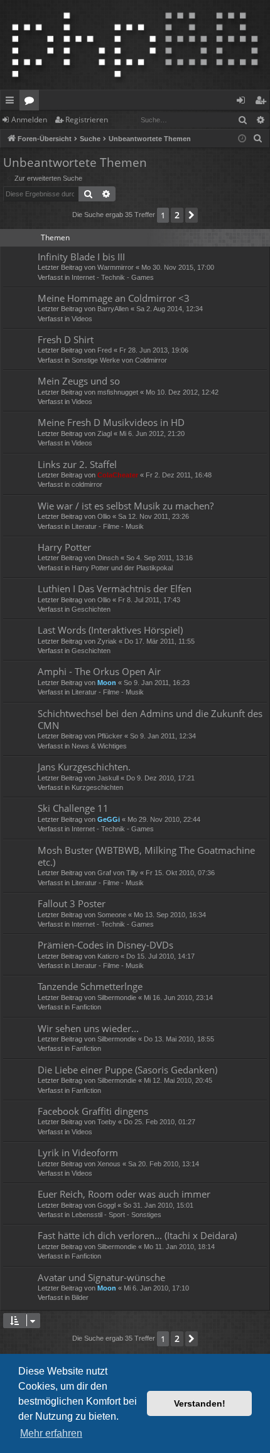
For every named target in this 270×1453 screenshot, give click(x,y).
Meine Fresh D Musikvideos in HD (111, 422)
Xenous (109, 1164)
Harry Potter (64, 547)
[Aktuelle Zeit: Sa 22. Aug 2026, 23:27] (242, 139)
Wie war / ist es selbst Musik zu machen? (125, 505)
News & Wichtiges (99, 746)
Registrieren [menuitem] (263, 102)
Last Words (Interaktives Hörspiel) (110, 630)
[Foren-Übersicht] (135, 45)
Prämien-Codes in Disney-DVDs (105, 945)
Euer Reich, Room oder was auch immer (124, 1194)
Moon (106, 682)
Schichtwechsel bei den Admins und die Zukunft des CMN (150, 719)
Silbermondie (116, 997)
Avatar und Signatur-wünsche (101, 1277)
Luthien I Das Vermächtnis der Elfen (115, 588)
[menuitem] (258, 139)
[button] (191, 215)
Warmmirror (115, 267)
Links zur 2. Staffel (77, 464)
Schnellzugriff (12, 102)
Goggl (106, 1205)
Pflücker (109, 736)
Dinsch (108, 558)
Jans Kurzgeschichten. (84, 766)
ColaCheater (117, 475)
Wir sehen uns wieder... (88, 1028)
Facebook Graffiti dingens (93, 1111)
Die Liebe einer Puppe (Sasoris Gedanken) (127, 1069)
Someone (111, 914)
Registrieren (86, 119)
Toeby (106, 1122)
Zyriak (107, 641)
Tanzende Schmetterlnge (90, 986)
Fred (104, 350)
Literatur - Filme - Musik (108, 526)
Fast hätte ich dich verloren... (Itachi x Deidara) (137, 1235)
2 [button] (177, 215)
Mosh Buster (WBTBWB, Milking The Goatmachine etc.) (146, 856)
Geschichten (91, 609)
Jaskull (108, 778)
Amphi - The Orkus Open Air (99, 671)
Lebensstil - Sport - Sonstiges (116, 1214)
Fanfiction (86, 1007)
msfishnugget (117, 392)
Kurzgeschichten (97, 787)
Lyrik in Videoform (78, 1152)
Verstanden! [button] (199, 1403)
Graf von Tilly (117, 872)
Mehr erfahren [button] (51, 1433)
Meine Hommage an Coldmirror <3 (114, 298)
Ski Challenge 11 (73, 808)
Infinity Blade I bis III (81, 256)
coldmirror (87, 484)
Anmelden (29, 119)
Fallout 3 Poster (71, 903)
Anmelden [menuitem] (243, 102)
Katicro (108, 956)
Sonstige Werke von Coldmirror (119, 360)
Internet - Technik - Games (113, 277)
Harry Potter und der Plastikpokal (122, 568)
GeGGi (108, 819)
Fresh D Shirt (66, 339)
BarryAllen (113, 308)
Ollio (104, 516)
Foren (31, 102)
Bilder (80, 1297)
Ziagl (104, 433)
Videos (82, 318)
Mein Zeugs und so (79, 381)
